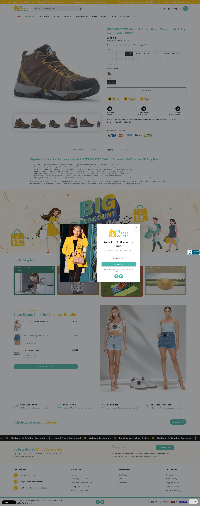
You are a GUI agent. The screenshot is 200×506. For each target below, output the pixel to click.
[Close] (136, 227)
